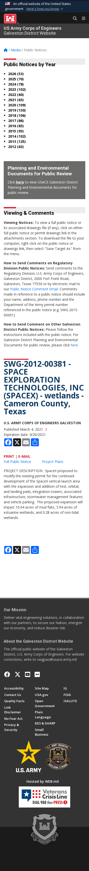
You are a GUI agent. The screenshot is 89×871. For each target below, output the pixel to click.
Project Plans (52, 461)
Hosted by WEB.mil (42, 781)
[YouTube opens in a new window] (27, 674)
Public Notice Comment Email (34, 289)
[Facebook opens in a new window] (7, 674)
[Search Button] (73, 18)
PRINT (9, 456)
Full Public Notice (17, 461)
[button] (45, 8)
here (20, 182)
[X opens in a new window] (18, 674)
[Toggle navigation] (81, 18)
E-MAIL (24, 456)
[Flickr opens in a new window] (37, 674)
